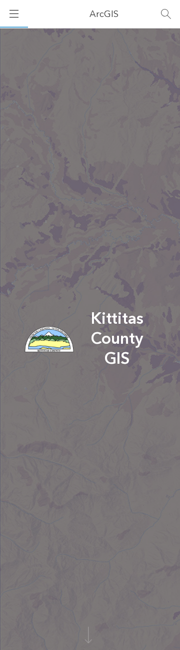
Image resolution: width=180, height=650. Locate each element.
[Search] (166, 14)
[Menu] (14, 14)
